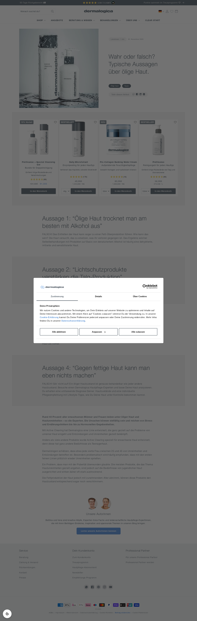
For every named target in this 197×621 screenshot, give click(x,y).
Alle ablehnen (59, 332)
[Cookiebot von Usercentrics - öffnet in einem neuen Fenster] (144, 286)
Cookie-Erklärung (49, 317)
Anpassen (97, 332)
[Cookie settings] (7, 613)
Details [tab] (98, 296)
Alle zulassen (138, 332)
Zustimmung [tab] (57, 296)
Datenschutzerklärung (73, 321)
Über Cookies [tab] (140, 296)
